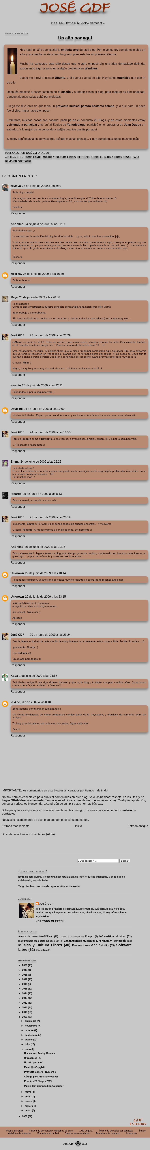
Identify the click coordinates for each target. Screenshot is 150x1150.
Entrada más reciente (15, 826)
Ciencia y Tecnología (70, 937)
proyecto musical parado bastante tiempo (85, 106)
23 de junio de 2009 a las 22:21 (42, 385)
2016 (24, 984)
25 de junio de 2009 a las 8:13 (42, 493)
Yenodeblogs (76, 124)
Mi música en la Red (48, 1133)
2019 (24, 970)
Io (12, 702)
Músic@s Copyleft (34, 1067)
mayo (28, 1091)
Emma (15, 461)
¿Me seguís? (86, 1130)
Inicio (54, 22)
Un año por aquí (33, 1062)
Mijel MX (16, 273)
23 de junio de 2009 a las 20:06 (39, 297)
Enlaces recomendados (77, 1133)
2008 (24, 1116)
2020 (24, 965)
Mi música (83, 22)
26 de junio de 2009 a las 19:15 (45, 546)
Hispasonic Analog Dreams (39, 1053)
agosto (29, 1039)
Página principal (14, 1130)
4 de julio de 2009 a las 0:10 (32, 702)
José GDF (17, 335)
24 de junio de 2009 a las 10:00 (44, 408)
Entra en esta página (30, 876)
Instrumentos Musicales (31, 940)
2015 (24, 988)
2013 (24, 998)
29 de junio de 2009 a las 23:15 (45, 596)
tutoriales (123, 77)
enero (28, 1110)
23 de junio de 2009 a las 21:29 (50, 335)
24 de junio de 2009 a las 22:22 (40, 461)
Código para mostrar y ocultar (41, 1076)
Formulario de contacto (108, 1133)
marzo (28, 1101)
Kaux (14, 675)
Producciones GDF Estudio (90, 945)
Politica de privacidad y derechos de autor (51, 1130)
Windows (91, 68)
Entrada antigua (138, 826)
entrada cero (70, 49)
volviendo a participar (22, 124)
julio (27, 1044)
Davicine (17, 408)
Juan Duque (132, 124)
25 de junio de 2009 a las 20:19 (50, 517)
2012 (24, 1002)
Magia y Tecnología (114, 940)
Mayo (14, 297)
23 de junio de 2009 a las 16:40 (43, 273)
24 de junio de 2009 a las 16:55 (50, 432)
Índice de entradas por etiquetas (116, 1130)
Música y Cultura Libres (59, 157)
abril (27, 1096)
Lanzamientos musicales (79, 940)
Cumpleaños (33, 157)
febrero (29, 1106)
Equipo (89, 936)
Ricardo (16, 493)
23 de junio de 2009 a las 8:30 (41, 185)
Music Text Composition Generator (43, 1086)
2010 (24, 1012)
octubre (29, 1030)
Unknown (17, 573)
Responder (18, 213)
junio (28, 1049)
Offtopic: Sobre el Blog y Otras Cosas (104, 157)
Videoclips (41, 950)
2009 (24, 1017)
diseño (66, 91)
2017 (24, 979)
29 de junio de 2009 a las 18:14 (45, 573)
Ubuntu (60, 77)
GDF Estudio (67, 22)
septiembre (31, 1035)
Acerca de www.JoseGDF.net (35, 936)
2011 (24, 1007)
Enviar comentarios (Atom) (37, 834)
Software (25, 161)
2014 (24, 993)
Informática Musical (112, 936)
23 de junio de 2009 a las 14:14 (45, 224)
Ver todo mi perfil (50, 921)
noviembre (31, 1025)
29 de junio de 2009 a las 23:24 (50, 634)
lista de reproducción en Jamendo (60, 886)
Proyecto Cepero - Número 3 (40, 1071)
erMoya (16, 185)
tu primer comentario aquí (95, 350)
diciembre (30, 1021)
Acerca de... (97, 22)
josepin (16, 385)
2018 (24, 974)
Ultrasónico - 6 (32, 1058)
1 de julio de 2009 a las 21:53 (38, 675)
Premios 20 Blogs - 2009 (38, 1081)
